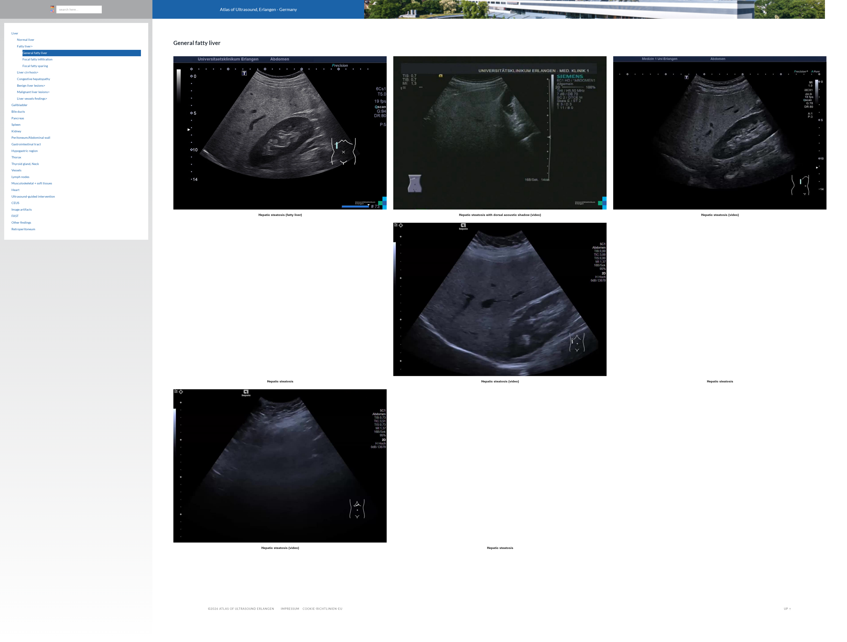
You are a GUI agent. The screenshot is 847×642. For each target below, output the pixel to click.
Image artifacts (21, 209)
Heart (15, 190)
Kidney (16, 131)
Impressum (290, 608)
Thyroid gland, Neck (25, 164)
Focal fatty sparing (35, 66)
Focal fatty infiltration (37, 59)
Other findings (21, 222)
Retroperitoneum (23, 229)
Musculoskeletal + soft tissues (31, 183)
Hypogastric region (24, 151)
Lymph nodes (20, 177)
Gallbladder (19, 105)
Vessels (16, 170)
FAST (15, 216)
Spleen (16, 124)
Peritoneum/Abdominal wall (30, 137)
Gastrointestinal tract (26, 144)
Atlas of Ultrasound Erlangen (246, 608)
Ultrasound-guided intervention (33, 196)
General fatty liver (34, 53)
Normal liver (25, 39)
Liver (14, 33)
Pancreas (17, 118)
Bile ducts (18, 111)
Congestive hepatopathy (33, 79)
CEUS (15, 203)
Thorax (16, 157)
